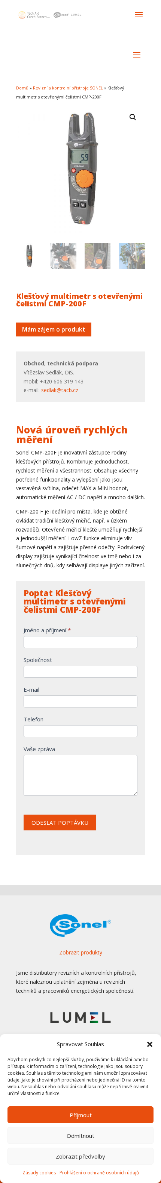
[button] (150, 1044)
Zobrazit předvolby (80, 1156)
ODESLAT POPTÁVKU (59, 822)
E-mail (31, 689)
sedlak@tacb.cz (59, 390)
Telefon (33, 719)
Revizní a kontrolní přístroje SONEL (68, 88)
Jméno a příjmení (47, 630)
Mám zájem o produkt (53, 329)
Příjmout (81, 1115)
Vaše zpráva (39, 749)
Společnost (38, 659)
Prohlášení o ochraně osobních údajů (99, 1172)
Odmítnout (80, 1135)
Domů (22, 88)
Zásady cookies (39, 1172)
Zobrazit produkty (80, 952)
